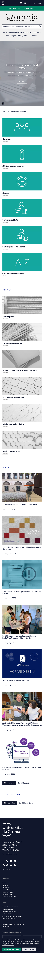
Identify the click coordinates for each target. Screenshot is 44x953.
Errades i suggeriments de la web (13, 924)
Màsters (5, 885)
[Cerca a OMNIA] (40, 26)
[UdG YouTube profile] (11, 865)
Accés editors (6, 926)
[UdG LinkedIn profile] (15, 861)
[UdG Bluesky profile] (7, 861)
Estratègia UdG (7, 894)
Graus (4, 883)
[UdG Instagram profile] (11, 861)
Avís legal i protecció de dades (12, 916)
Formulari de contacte (9, 854)
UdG (4, 112)
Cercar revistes (8, 32)
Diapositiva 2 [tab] (23, 104)
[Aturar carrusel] (3, 103)
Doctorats (5, 887)
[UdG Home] (3, 3)
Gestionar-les (29, 949)
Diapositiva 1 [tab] (20, 104)
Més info (22, 81)
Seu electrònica (7, 909)
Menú (40, 3)
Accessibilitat (6, 914)
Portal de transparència (10, 907)
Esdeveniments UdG (9, 897)
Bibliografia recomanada (27, 36)
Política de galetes (8, 918)
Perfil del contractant (9, 911)
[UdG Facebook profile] (3, 865)
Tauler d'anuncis (7, 890)
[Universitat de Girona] (12, 830)
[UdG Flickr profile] (7, 865)
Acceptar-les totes (11, 949)
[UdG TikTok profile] (3, 861)
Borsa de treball (7, 892)
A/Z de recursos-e (23, 32)
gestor (12, 943)
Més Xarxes (6, 870)
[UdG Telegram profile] (15, 865)
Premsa (36, 32)
